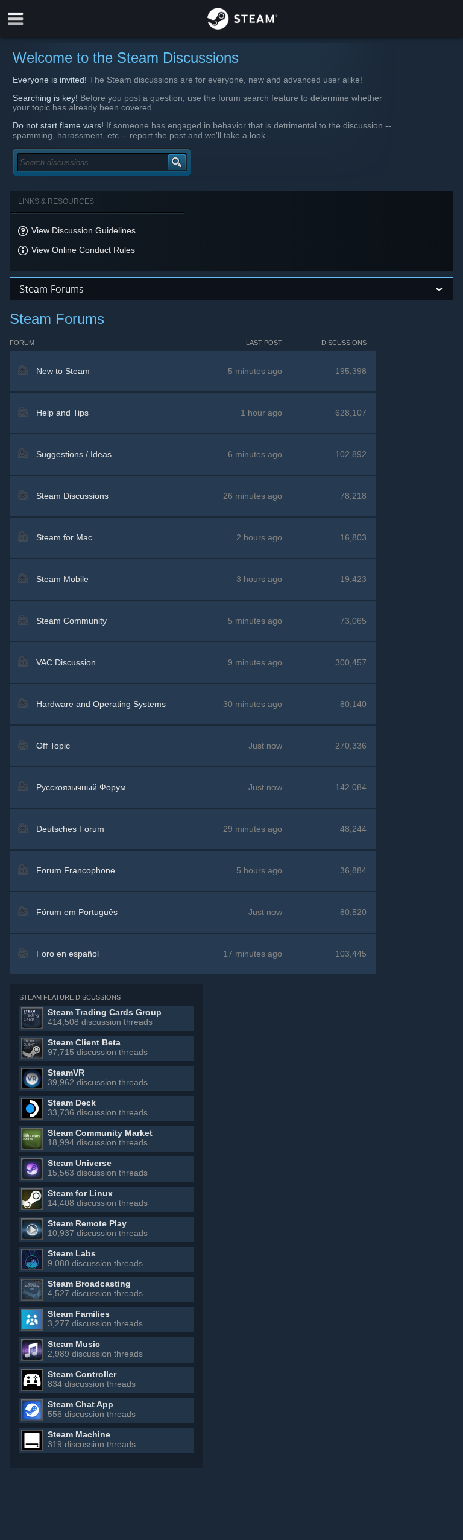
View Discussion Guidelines (83, 230)
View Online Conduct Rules (83, 250)
